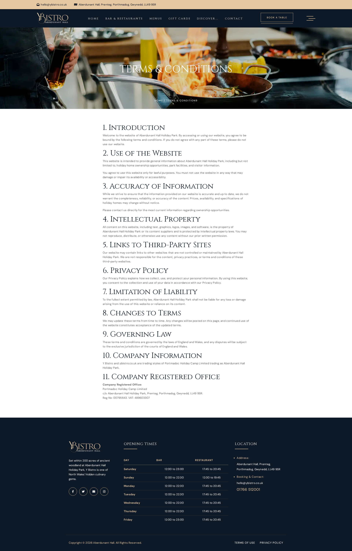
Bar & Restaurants (124, 19)
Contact (234, 19)
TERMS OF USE (244, 543)
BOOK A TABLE (277, 17)
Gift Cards (179, 19)
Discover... (207, 19)
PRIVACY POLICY (271, 543)
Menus (155, 19)
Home (93, 19)
